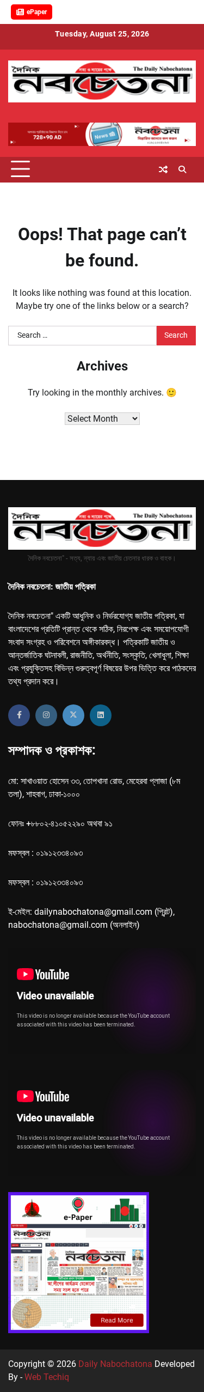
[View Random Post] (163, 169)
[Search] (182, 169)
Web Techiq (46, 1377)
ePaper (37, 12)
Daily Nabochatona (115, 1364)
